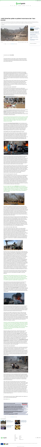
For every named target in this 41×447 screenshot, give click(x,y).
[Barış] (17, 427)
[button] (0, 1)
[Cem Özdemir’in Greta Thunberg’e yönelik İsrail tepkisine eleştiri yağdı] (17, 422)
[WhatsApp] (7, 44)
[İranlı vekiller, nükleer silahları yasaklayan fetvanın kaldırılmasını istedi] (3, 427)
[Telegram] (12, 44)
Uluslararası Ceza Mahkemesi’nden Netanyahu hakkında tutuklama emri (10, 421)
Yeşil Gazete (3, 24)
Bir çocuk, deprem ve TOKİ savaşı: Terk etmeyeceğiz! (37, 29)
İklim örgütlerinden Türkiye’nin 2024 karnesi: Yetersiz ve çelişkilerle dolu (34, 32)
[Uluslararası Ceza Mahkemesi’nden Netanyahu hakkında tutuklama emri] (3, 422)
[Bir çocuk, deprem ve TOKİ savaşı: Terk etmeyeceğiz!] (32, 29)
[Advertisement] (20, 11)
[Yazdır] (16, 44)
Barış (21, 425)
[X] (10, 44)
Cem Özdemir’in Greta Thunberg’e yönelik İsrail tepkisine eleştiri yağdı (24, 421)
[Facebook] (35, 0)
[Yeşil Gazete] (1, 24)
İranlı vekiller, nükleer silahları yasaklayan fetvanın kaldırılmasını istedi (9, 426)
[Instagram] (36, 0)
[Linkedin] (13, 44)
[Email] (14, 44)
